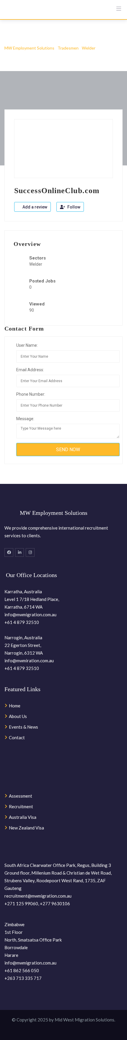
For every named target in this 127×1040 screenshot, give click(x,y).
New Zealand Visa (26, 827)
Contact (17, 737)
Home (14, 705)
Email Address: (30, 369)
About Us (18, 716)
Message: (25, 418)
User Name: (27, 345)
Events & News (23, 727)
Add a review (34, 207)
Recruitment (21, 806)
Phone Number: (30, 394)
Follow (73, 207)
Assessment (20, 796)
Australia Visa (22, 817)
